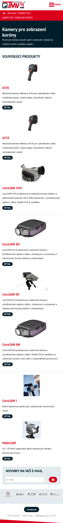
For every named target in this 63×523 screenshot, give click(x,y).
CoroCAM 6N (11, 344)
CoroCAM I (9, 401)
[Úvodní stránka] (14, 5)
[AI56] (31, 72)
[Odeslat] (53, 479)
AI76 (5, 138)
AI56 (5, 87)
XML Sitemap (13, 515)
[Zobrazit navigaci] (55, 4)
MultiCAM (9, 443)
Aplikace (12, 13)
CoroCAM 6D (11, 244)
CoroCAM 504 (12, 188)
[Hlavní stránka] (4, 13)
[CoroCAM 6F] (31, 279)
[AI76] (31, 122)
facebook (31, 509)
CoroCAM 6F (10, 294)
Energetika (24, 13)
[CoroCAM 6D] (31, 229)
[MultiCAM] (31, 429)
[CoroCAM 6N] (31, 329)
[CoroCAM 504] (31, 172)
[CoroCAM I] (31, 385)
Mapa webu (28, 515)
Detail (7, 107)
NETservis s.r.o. (42, 515)
